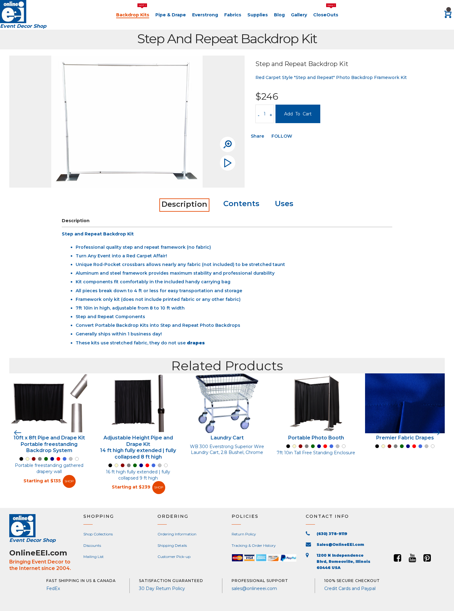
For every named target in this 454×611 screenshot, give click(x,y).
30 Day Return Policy (162, 588)
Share (257, 136)
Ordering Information (177, 534)
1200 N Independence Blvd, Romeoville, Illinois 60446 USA (343, 561)
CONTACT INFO (327, 516)
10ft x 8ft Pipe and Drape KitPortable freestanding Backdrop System (49, 444)
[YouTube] (412, 557)
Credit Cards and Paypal (350, 588)
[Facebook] (397, 557)
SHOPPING (98, 516)
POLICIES (245, 516)
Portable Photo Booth (316, 438)
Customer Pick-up (174, 556)
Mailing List (93, 556)
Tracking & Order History (254, 545)
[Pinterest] (427, 557)
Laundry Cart (227, 438)
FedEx (53, 588)
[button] (401, 525)
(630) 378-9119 (332, 533)
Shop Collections (98, 534)
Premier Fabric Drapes (405, 438)
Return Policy (244, 534)
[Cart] (448, 15)
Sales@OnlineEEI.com (340, 544)
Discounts (92, 545)
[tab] (184, 205)
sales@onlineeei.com (254, 588)
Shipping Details (172, 545)
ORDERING (173, 516)
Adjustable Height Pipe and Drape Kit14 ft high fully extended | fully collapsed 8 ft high (138, 447)
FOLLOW (281, 136)
